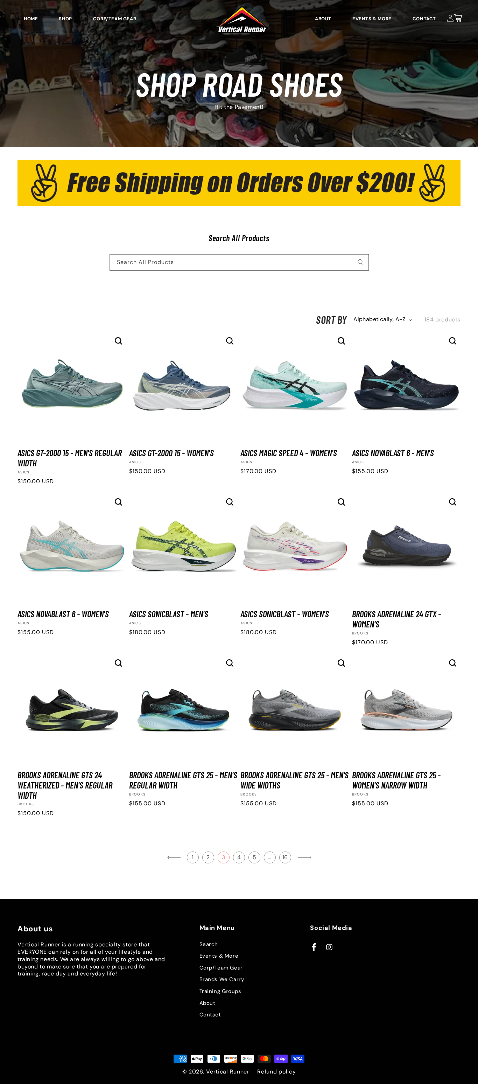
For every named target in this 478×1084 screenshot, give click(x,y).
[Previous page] (174, 857)
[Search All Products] (360, 262)
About (207, 1003)
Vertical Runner (227, 1071)
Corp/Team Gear (221, 967)
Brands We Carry (221, 979)
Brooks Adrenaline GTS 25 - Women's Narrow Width (396, 780)
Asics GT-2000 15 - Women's (171, 453)
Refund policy (276, 1071)
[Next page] (304, 857)
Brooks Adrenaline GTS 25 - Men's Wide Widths (294, 780)
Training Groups (220, 991)
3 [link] (223, 857)
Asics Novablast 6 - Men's (393, 453)
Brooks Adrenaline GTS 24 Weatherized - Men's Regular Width (64, 785)
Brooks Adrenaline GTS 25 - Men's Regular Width (183, 780)
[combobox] (239, 262)
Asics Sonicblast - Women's (284, 614)
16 (285, 857)
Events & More (219, 955)
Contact (210, 1014)
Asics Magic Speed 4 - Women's (288, 453)
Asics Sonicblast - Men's (168, 614)
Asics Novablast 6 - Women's (63, 614)
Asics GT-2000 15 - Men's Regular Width (69, 458)
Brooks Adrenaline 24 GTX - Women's (396, 619)
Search (208, 944)
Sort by (331, 319)
